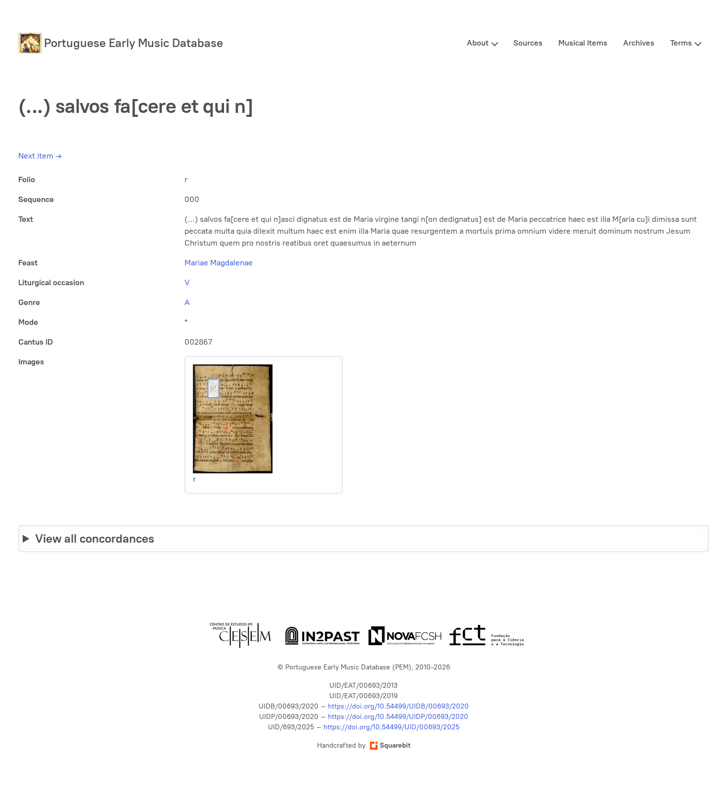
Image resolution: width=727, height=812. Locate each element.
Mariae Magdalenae (218, 262)
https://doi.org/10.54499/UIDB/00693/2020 (398, 706)
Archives (638, 43)
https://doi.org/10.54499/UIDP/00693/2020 (398, 716)
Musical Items (582, 43)
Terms (681, 43)
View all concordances (94, 538)
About (478, 43)
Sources (528, 43)
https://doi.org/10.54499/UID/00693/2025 (391, 727)
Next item (40, 155)
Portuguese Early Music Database (133, 43)
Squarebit (395, 745)
